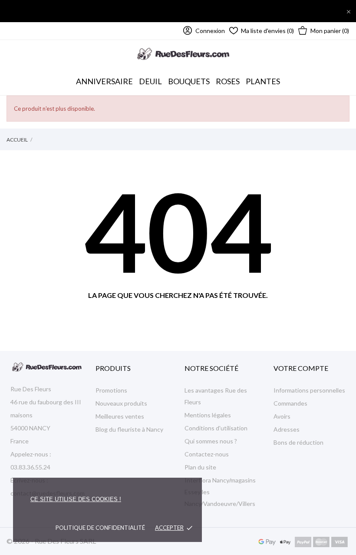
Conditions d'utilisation (216, 428)
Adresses (287, 429)
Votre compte (301, 368)
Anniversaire (104, 81)
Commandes (290, 403)
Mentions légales (208, 415)
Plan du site (200, 467)
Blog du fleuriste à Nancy (129, 429)
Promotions (111, 390)
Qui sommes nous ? (211, 441)
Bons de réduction (298, 442)
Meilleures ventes (120, 416)
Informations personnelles (309, 390)
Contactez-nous (207, 454)
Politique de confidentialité (100, 527)
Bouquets (189, 77)
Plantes (263, 81)
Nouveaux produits (121, 403)
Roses (228, 81)
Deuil (150, 81)
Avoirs (282, 416)
